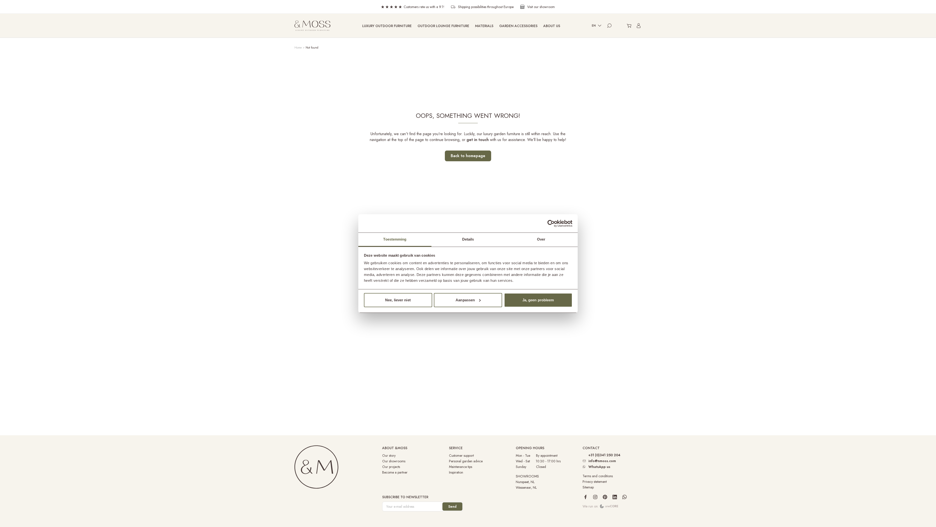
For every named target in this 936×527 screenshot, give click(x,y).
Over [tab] (541, 239)
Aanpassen (465, 300)
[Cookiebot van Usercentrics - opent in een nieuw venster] (551, 223)
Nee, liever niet (398, 300)
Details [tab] (468, 239)
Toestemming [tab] (394, 239)
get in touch (478, 139)
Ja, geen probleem (538, 300)
